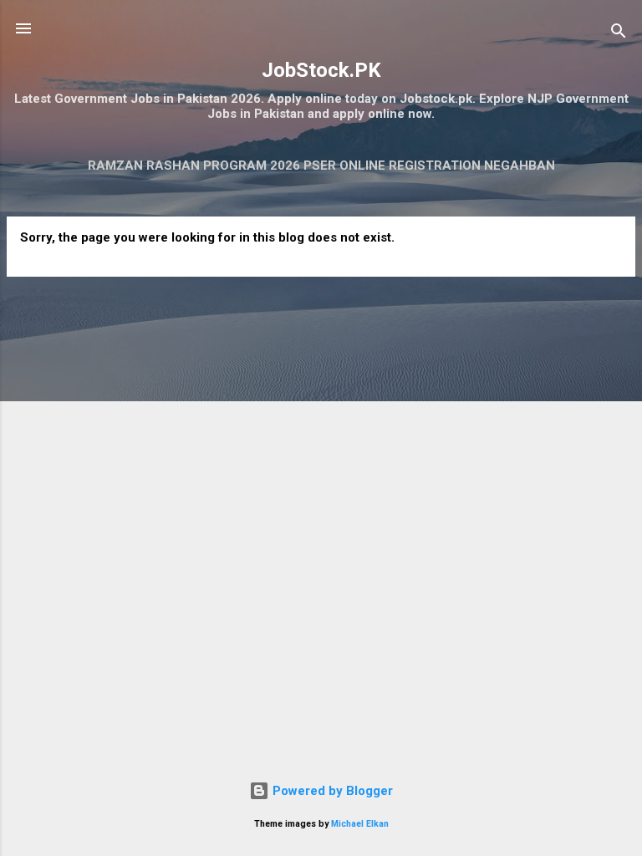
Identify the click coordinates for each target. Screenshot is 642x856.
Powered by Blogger (331, 790)
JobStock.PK (321, 70)
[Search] (619, 33)
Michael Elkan (360, 823)
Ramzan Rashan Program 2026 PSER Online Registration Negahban (321, 165)
